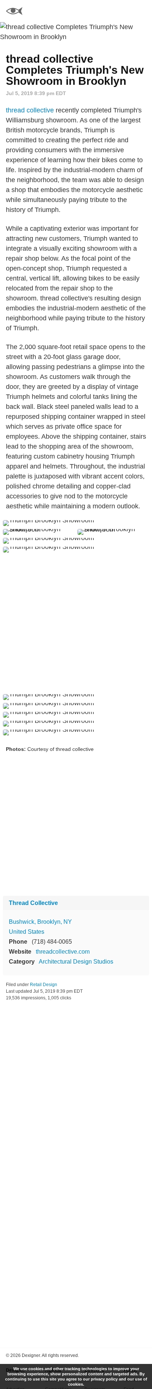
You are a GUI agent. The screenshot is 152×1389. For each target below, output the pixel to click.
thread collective (30, 110)
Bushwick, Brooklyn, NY (40, 922)
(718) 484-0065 (52, 942)
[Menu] (142, 11)
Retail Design (43, 984)
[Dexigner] (14, 12)
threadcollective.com (63, 951)
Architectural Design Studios (76, 961)
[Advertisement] (76, 623)
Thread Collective (33, 903)
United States (26, 932)
